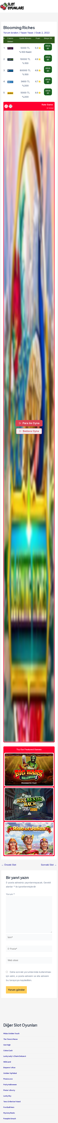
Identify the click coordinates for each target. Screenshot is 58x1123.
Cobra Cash (8, 1051)
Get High (7, 1045)
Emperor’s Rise (9, 1068)
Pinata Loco (8, 1079)
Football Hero (8, 1107)
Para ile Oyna (31, 423)
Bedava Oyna (31, 431)
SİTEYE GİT (47, 47)
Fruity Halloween (10, 1085)
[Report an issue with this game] (6, 106)
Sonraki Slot (49, 865)
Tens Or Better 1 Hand (12, 1102)
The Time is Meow (10, 1039)
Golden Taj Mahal (10, 1073)
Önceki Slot (8, 865)
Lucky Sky (7, 1096)
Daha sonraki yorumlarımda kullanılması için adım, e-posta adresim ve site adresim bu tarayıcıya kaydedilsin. (28, 976)
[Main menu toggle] (55, 6)
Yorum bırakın (10, 32)
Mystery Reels (9, 1113)
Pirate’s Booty (9, 1090)
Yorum (10, 894)
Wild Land (7, 1062)
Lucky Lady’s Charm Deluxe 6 (14, 1056)
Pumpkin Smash (9, 1119)
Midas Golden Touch (11, 1034)
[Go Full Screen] (10, 106)
